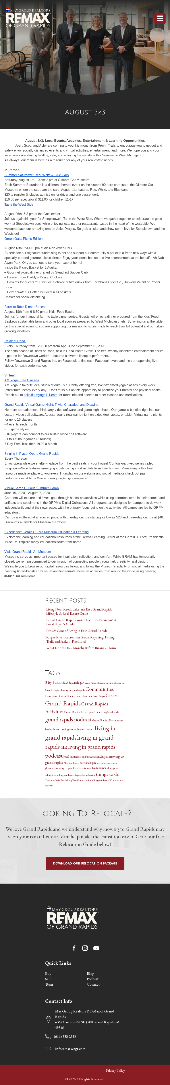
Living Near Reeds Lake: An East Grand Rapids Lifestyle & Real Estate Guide (79, 611)
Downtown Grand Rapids (60, 696)
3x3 (57, 682)
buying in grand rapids (73, 690)
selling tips (50, 774)
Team (49, 984)
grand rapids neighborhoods (104, 712)
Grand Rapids (63, 703)
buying (101, 682)
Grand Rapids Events (76, 712)
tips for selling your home (96, 780)
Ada (63, 683)
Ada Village (91, 683)
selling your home (65, 774)
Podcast (93, 978)
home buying (61, 729)
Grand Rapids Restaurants (107, 720)
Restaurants (99, 768)
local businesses (87, 756)
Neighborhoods (71, 762)
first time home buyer (94, 696)
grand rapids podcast (68, 719)
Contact (93, 984)
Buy (48, 973)
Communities (99, 688)
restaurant (86, 768)
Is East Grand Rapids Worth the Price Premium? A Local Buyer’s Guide (81, 622)
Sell (48, 978)
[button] (74, 948)
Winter (113, 780)
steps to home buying (84, 774)
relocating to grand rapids (67, 768)
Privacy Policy (115, 1070)
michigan (102, 756)
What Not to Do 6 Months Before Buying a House (81, 648)
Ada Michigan (75, 682)
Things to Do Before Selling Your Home (64, 780)
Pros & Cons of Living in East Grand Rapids (76, 630)
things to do (108, 774)
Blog (90, 973)
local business (71, 756)
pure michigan (88, 763)
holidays (49, 729)
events (79, 696)
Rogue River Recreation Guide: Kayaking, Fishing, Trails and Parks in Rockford (81, 639)
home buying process (82, 729)
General (112, 695)
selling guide (112, 768)
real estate (102, 762)
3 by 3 (49, 682)
